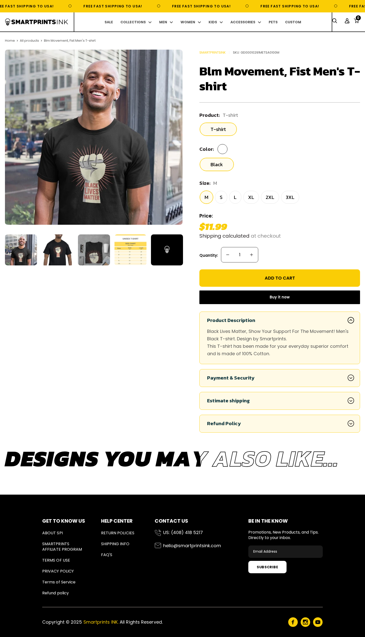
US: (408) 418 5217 (183, 532)
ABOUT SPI (52, 533)
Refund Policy (224, 423)
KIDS (213, 22)
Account (348, 20)
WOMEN (188, 22)
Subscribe (267, 567)
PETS (273, 22)
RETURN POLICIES (117, 533)
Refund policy (55, 593)
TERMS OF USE (56, 560)
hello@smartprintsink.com (192, 545)
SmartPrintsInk (212, 52)
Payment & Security (231, 378)
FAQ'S (106, 555)
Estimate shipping (228, 400)
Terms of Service (58, 582)
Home (10, 40)
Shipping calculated (224, 235)
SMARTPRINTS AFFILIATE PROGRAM (62, 546)
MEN (163, 22)
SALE (109, 22)
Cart (358, 19)
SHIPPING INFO (115, 544)
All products (29, 40)
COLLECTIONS (133, 22)
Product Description (231, 320)
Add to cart (280, 278)
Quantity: (208, 255)
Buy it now (280, 297)
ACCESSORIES (242, 22)
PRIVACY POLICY (58, 571)
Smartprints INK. (100, 622)
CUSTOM (293, 22)
